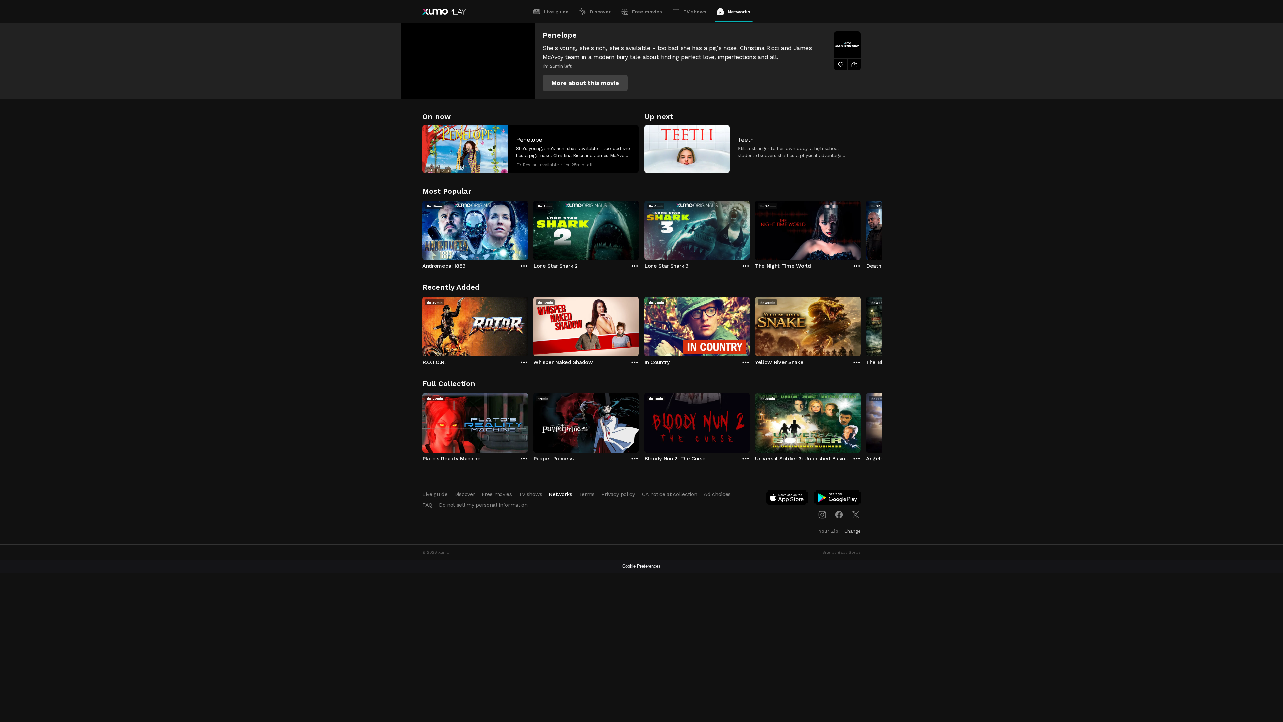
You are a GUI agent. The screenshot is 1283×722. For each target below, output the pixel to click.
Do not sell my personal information (483, 505)
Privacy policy (618, 494)
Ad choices (717, 494)
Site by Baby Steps (841, 552)
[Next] (861, 229)
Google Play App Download (838, 499)
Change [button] (852, 531)
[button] (585, 83)
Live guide (556, 11)
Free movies (647, 11)
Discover (600, 11)
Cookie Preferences (641, 566)
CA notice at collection (669, 494)
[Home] (444, 12)
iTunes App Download (787, 499)
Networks (739, 11)
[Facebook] (839, 515)
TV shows (694, 11)
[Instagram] (822, 515)
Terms (587, 494)
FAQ (427, 505)
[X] (856, 515)
